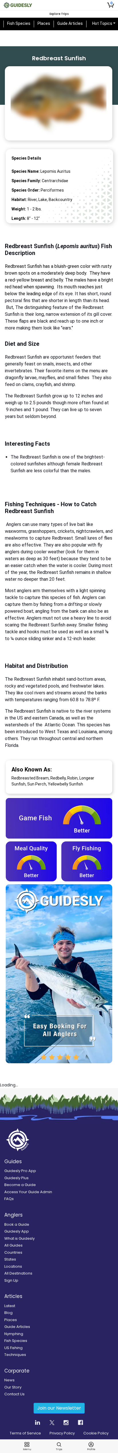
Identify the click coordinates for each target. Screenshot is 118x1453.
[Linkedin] (37, 1334)
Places (48, 23)
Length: (18, 218)
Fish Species (22, 23)
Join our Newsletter (59, 1319)
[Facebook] (80, 1334)
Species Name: (25, 171)
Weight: (18, 209)
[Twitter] (52, 1334)
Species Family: (26, 180)
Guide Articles (74, 23)
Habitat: (19, 199)
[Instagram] (66, 1334)
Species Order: (25, 190)
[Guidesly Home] (17, 5)
